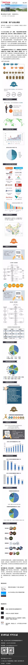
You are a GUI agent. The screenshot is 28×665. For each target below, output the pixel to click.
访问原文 (8, 27)
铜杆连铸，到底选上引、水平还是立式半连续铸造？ (16, 624)
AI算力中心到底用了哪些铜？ (12, 613)
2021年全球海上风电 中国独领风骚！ (16, 592)
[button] (24, 3)
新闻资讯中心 (15, 14)
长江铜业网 (8, 663)
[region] (14, 8)
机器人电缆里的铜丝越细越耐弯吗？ (14, 609)
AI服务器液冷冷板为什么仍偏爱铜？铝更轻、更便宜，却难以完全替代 (16, 618)
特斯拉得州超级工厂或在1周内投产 (16, 587)
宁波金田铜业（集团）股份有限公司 (15, 661)
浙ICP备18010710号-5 (6, 658)
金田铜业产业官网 (6, 14)
